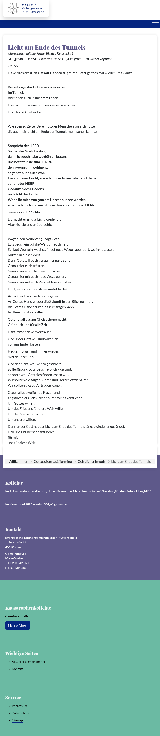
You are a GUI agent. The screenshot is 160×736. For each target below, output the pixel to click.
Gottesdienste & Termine (53, 461)
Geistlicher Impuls (92, 461)
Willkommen (18, 461)
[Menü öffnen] (155, 24)
